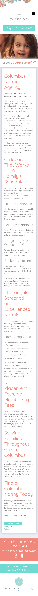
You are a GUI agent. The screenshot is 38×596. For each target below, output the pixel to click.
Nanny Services (10, 527)
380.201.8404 (19, 546)
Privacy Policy (22, 591)
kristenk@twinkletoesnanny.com (19, 550)
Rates (6, 529)
